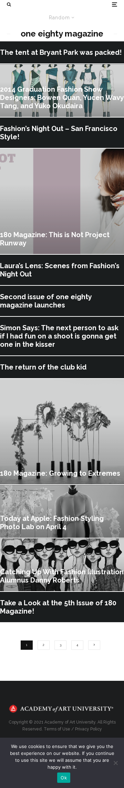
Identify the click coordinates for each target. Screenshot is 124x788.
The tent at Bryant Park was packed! (61, 52)
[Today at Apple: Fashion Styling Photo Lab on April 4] (62, 511)
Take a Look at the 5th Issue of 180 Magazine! (58, 607)
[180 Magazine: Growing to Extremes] (62, 431)
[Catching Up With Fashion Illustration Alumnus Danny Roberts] (62, 564)
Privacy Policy (88, 729)
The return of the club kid (43, 367)
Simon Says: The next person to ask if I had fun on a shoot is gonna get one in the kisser (59, 336)
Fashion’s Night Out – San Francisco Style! (58, 132)
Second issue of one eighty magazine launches (46, 301)
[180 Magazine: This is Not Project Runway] (62, 201)
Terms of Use (57, 729)
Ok (64, 777)
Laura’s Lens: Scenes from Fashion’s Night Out (60, 270)
